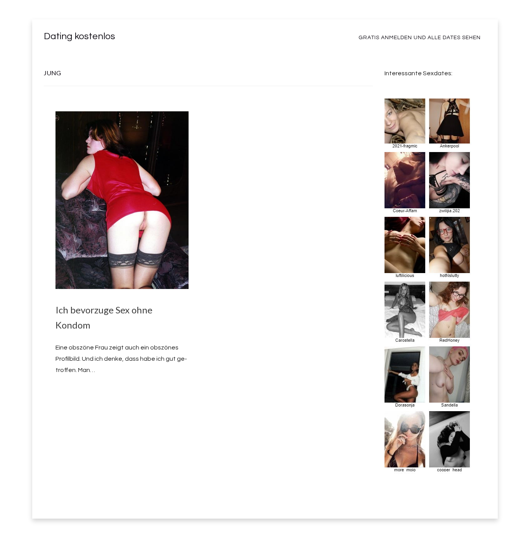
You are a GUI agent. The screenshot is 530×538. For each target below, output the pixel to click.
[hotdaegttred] (428, 468)
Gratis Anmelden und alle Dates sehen (420, 37)
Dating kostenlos (79, 36)
